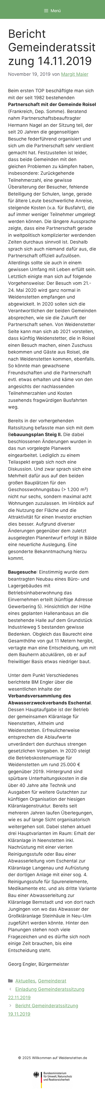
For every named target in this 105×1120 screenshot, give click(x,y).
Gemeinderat (52, 981)
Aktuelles (25, 981)
